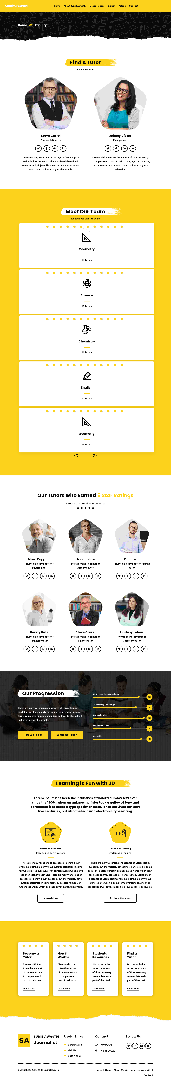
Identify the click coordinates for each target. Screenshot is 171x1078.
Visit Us (72, 1050)
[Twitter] (38, 148)
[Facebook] (47, 148)
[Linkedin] (63, 148)
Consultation (75, 1044)
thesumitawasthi (50, 1069)
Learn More (29, 988)
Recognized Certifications (50, 852)
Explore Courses (120, 898)
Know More (51, 898)
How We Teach (33, 735)
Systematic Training (120, 852)
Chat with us (74, 1055)
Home (22, 25)
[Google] (55, 148)
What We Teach (67, 735)
